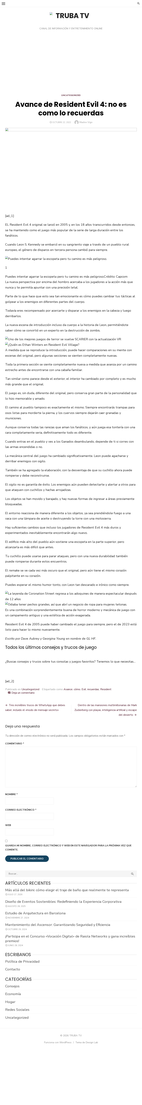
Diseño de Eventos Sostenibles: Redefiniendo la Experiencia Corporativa (63, 901)
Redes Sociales (17, 1009)
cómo (77, 689)
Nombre (11, 794)
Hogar (10, 1001)
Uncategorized (71, 95)
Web (8, 825)
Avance (68, 689)
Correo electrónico (20, 809)
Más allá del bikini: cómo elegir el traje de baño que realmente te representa (67, 890)
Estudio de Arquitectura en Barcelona (35, 913)
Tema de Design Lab (86, 1042)
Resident (105, 689)
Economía (13, 993)
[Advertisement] (71, 63)
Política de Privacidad (22, 961)
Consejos (12, 986)
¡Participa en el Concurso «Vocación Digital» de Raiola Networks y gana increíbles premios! (70, 938)
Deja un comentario (23, 693)
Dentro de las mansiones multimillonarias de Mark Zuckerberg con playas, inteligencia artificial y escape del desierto (105, 710)
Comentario (14, 743)
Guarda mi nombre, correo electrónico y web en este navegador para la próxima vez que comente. (68, 848)
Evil (84, 689)
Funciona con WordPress (58, 1042)
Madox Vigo (85, 122)
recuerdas (93, 689)
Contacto (12, 969)
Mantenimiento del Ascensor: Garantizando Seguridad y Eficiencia (57, 924)
